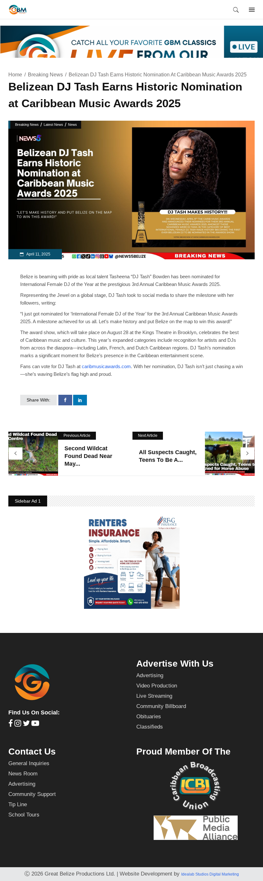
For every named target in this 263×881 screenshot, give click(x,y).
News (72, 124)
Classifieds (149, 727)
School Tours (23, 815)
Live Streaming (154, 696)
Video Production (156, 686)
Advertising (149, 675)
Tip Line (17, 804)
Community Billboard (161, 706)
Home (15, 74)
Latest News (53, 124)
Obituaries (148, 716)
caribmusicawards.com (106, 366)
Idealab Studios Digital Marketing (210, 874)
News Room (23, 774)
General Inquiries (28, 763)
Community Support (32, 794)
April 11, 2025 (38, 254)
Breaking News (45, 74)
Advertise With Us (175, 664)
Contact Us (32, 751)
